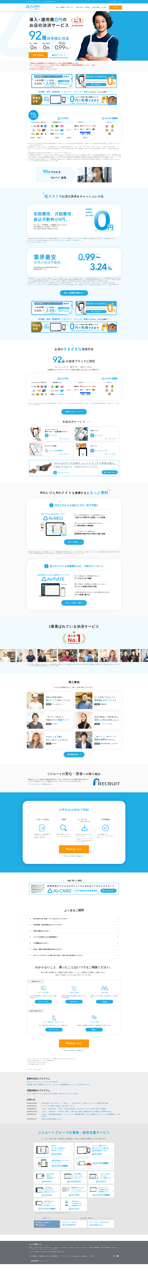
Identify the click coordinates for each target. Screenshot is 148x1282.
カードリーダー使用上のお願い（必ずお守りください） (58, 1106)
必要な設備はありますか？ (41, 931)
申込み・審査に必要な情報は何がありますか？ (47, 949)
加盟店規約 (41, 1256)
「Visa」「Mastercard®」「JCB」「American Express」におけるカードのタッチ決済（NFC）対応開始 (73, 1109)
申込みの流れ (79, 7)
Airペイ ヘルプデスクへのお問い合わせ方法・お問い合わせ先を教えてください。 (58, 955)
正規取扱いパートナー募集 (87, 1256)
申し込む (115, 7)
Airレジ (31, 1247)
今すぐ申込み (38, 55)
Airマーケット (34, 1249)
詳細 (93, 65)
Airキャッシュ (115, 1247)
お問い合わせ (76, 1256)
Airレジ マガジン (44, 1249)
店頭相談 (104, 1001)
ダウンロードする (43, 1001)
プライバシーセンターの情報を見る (39, 784)
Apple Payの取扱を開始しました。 (52, 1119)
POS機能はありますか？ (41, 943)
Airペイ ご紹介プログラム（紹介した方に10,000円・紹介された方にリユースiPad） (52, 1093)
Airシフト (72, 1247)
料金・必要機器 (60, 7)
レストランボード (54, 1249)
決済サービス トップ (73, 412)
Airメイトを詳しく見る (73, 603)
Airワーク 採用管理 (94, 1247)
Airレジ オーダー (39, 1247)
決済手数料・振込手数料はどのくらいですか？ (47, 924)
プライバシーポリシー (65, 1256)
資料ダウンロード (59, 55)
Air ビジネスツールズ (32, 1069)
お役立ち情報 (95, 7)
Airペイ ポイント (49, 1247)
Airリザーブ (65, 1247)
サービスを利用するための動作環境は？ (45, 937)
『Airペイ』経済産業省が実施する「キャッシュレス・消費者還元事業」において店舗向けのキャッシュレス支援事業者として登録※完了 (80, 1115)
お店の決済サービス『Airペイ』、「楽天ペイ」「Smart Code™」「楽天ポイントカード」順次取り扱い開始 (74, 1103)
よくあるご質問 (112, 1)
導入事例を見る (73, 754)
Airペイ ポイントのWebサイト (65, 240)
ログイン (120, 1)
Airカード (85, 1247)
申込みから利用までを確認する (73, 856)
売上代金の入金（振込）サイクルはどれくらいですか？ (50, 918)
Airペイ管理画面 (33, 1256)
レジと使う (104, 7)
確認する (94, 1029)
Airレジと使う (73, 542)
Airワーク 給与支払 (105, 1247)
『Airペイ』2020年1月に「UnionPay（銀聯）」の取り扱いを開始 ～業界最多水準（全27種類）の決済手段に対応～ (77, 1111)
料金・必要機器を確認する (73, 293)
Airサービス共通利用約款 (52, 1256)
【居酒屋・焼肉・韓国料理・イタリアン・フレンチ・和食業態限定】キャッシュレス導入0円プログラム (59, 1084)
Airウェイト (57, 1247)
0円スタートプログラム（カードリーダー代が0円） (43, 1082)
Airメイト (79, 1247)
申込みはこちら (74, 849)
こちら (54, 69)
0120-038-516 (74, 1001)
